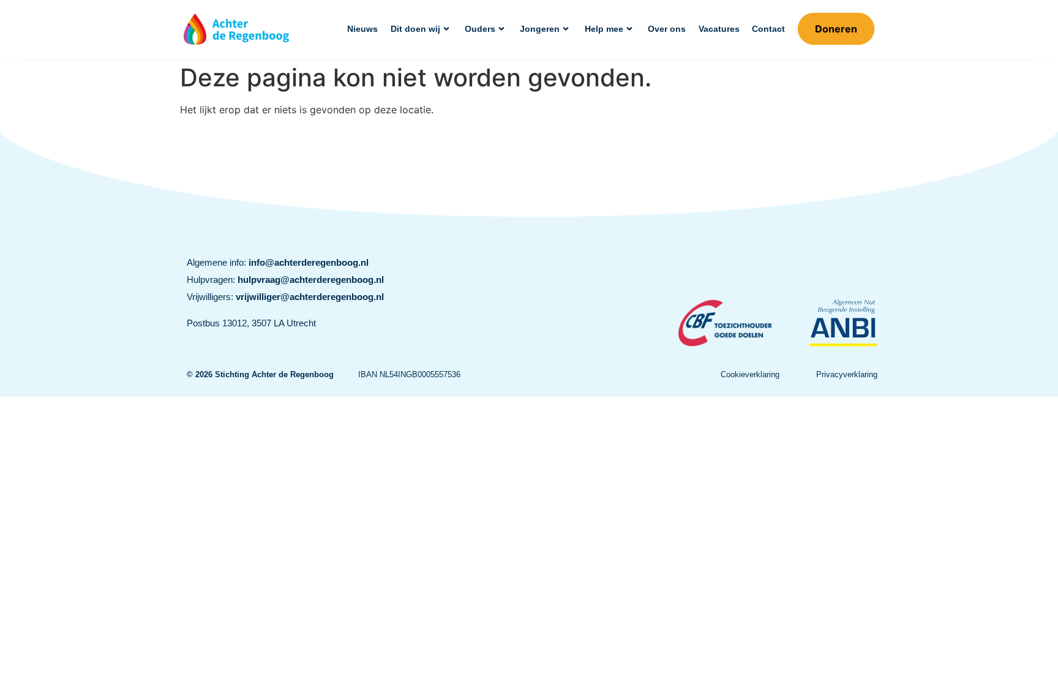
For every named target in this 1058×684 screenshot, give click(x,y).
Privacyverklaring (846, 374)
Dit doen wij (415, 29)
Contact (768, 29)
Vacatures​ (719, 29)
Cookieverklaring (750, 374)
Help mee (604, 29)
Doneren (836, 29)
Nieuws (362, 29)
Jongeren (540, 29)
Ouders (480, 29)
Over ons (667, 29)
